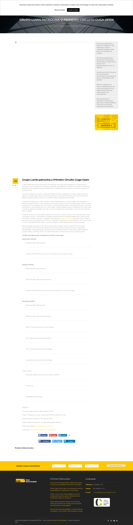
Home (45, 26)
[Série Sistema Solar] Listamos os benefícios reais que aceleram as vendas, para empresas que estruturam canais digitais (65, 503)
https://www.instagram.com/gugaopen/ (43, 430)
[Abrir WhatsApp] (4, 520)
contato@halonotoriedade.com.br (104, 492)
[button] (43, 435)
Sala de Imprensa (53, 26)
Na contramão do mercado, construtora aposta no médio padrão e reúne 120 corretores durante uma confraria (106, 102)
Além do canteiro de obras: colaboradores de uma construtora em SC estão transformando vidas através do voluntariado (106, 89)
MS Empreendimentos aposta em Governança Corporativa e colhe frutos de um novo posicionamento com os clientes (106, 62)
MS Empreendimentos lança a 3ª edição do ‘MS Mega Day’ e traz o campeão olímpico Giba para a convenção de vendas (105, 48)
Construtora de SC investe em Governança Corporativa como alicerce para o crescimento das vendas (106, 76)
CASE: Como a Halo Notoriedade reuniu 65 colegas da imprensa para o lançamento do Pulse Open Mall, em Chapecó (65, 496)
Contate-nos (106, 125)
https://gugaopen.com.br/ (43, 426)
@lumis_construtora (66, 218)
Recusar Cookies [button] (60, 10)
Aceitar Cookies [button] (73, 10)
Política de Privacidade (59, 520)
